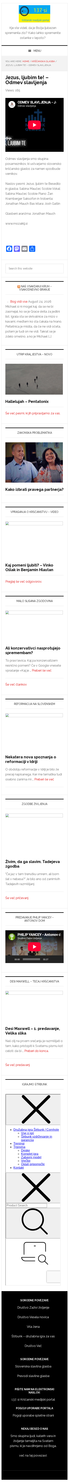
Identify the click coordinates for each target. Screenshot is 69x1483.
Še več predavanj (17, 1065)
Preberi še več (42, 670)
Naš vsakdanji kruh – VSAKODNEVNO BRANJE (35, 288)
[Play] (10, 959)
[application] (34, 946)
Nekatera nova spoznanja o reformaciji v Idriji (30, 759)
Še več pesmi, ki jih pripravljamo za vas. (32, 413)
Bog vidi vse (18, 301)
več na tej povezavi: (33, 1455)
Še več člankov (16, 684)
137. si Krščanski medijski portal (33, 1399)
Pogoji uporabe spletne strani (33, 1415)
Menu (37, 50)
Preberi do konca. (36, 1051)
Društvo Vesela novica (33, 1317)
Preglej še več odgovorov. (23, 581)
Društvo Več (33, 1346)
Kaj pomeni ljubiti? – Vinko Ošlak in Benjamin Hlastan (29, 567)
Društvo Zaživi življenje (33, 1307)
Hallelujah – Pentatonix (27, 401)
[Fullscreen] (59, 959)
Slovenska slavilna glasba (33, 1366)
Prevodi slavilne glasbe (33, 1376)
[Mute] (52, 959)
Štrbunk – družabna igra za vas (33, 1336)
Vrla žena (33, 1327)
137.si (34, 13)
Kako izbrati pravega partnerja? (34, 489)
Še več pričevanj (16, 898)
